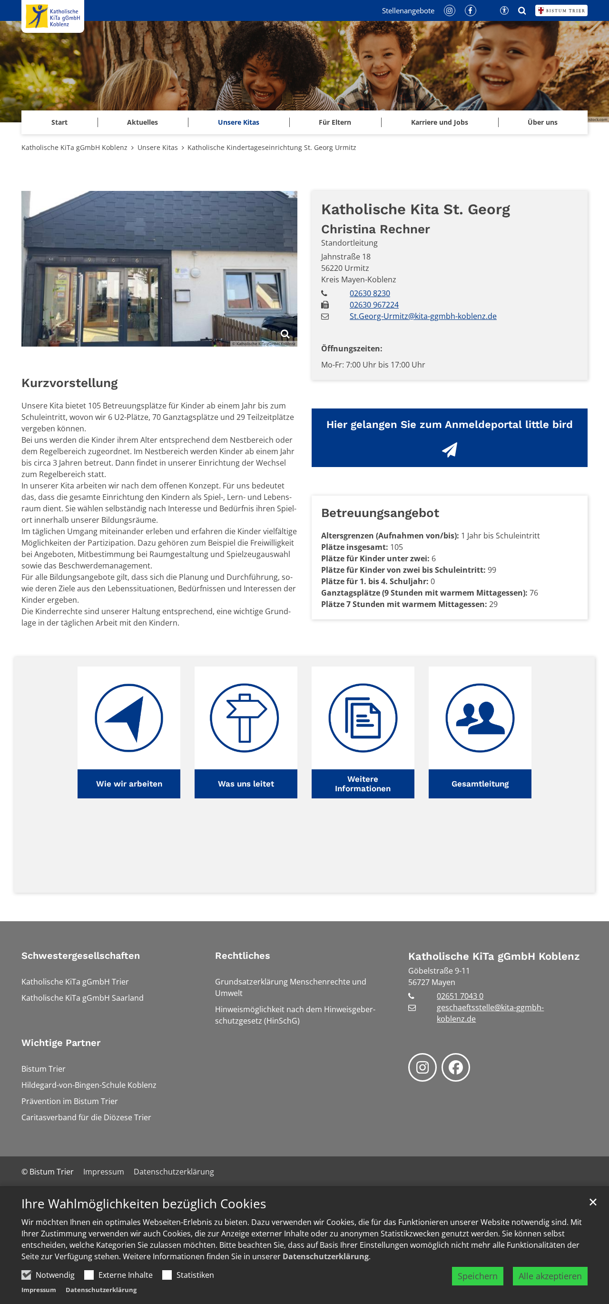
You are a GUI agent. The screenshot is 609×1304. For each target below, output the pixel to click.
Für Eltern (335, 122)
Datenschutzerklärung (326, 1256)
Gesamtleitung (480, 783)
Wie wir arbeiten (129, 783)
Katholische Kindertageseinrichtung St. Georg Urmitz (271, 147)
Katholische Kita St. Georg (415, 209)
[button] (128, 732)
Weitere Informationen (363, 783)
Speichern (478, 1276)
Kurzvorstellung (69, 383)
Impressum (38, 1289)
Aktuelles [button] (142, 122)
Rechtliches (242, 955)
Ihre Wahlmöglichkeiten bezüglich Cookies (143, 1204)
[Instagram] (422, 1067)
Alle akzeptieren (550, 1276)
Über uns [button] (543, 122)
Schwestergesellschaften (80, 955)
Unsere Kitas (238, 122)
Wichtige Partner (60, 1042)
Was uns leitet (246, 783)
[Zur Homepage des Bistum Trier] (561, 10)
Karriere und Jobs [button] (439, 122)
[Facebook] (456, 1067)
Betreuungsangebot (380, 513)
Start (59, 122)
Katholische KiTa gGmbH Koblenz (74, 147)
